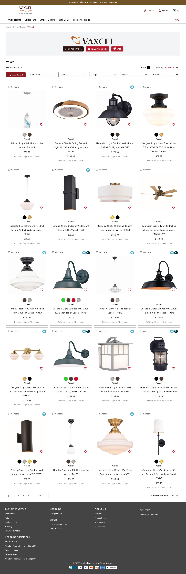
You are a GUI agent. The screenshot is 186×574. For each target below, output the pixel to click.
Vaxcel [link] (31, 27)
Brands (23, 27)
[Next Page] (45, 495)
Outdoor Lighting (47, 20)
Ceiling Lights (14, 20)
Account (165, 10)
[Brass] (112, 217)
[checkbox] (9, 87)
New (177, 20)
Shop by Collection (81, 20)
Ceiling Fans (30, 20)
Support (151, 10)
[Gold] (161, 135)
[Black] (112, 135)
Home (8, 27)
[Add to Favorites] (41, 124)
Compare (15, 87)
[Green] (63, 300)
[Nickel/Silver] (25, 135)
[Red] (73, 300)
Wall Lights (64, 20)
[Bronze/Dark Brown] (30, 135)
